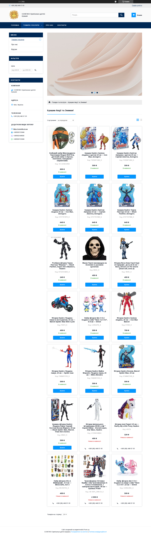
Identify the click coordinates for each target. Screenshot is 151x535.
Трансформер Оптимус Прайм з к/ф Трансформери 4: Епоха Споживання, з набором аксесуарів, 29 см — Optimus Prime (94, 484)
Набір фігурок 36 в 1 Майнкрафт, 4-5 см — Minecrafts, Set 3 (62, 483)
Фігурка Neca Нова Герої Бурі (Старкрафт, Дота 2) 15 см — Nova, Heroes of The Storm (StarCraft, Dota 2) (126, 266)
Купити (62, 176)
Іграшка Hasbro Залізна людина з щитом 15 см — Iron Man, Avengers (94, 155)
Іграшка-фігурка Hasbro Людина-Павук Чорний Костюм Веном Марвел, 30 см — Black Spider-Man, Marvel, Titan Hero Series (62, 428)
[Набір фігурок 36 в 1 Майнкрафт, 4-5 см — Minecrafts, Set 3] (62, 466)
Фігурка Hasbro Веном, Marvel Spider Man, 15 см (127, 372)
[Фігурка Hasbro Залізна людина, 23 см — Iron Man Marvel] (127, 303)
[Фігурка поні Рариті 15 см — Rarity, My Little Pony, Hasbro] (127, 409)
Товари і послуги (31, 25)
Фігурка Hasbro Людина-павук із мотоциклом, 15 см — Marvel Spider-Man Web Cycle (62, 320)
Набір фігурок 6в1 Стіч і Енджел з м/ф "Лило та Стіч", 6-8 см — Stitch (94, 320)
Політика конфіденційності (98, 532)
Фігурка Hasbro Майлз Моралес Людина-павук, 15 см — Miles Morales (94, 373)
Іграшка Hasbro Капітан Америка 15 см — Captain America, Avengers (94, 212)
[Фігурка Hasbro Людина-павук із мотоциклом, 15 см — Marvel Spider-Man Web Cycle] (62, 303)
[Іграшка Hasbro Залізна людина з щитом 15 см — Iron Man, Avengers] (95, 138)
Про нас (49, 25)
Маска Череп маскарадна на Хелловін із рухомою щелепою (94, 265)
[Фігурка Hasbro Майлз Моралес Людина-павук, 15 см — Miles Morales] (95, 356)
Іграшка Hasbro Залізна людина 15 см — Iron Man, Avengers (62, 212)
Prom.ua (86, 530)
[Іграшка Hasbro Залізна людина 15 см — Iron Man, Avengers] (62, 195)
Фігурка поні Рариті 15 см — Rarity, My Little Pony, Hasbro (126, 425)
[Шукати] (121, 15)
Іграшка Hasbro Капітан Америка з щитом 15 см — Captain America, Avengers (126, 155)
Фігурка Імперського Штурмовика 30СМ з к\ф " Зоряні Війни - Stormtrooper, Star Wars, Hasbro (94, 427)
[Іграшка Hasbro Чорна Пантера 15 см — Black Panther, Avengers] (127, 195)
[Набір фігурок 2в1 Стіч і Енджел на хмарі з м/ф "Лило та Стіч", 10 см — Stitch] (127, 466)
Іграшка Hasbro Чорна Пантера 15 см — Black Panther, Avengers (126, 212)
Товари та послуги (59, 102)
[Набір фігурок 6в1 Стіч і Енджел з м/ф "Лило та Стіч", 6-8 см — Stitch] (95, 303)
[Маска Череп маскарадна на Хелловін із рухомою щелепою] (95, 248)
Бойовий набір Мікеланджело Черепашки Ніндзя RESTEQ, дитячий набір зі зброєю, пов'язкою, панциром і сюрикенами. (62, 157)
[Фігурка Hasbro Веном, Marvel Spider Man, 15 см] (127, 356)
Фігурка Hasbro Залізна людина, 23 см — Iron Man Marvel (127, 320)
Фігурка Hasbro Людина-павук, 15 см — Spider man (62, 372)
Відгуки (14, 49)
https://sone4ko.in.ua (20, 129)
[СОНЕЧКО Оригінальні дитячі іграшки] (14, 19)
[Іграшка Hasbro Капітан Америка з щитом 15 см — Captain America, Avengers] (127, 138)
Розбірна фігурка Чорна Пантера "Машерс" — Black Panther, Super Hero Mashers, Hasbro (62, 266)
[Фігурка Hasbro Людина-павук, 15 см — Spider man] (62, 356)
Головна (15, 25)
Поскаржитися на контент (79, 532)
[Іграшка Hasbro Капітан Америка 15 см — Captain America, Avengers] (95, 195)
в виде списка (141, 120)
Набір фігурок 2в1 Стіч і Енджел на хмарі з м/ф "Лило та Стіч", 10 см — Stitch (126, 483)
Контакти (61, 25)
